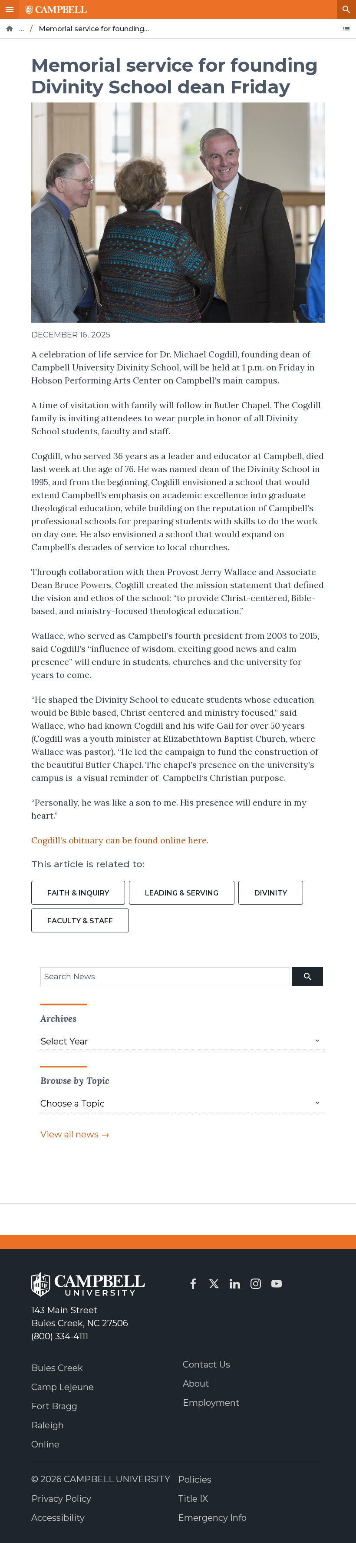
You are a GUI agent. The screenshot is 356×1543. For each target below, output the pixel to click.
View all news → (74, 1134)
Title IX (193, 1498)
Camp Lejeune (62, 1387)
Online (45, 1444)
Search (346, 9)
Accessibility (58, 1518)
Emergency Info (212, 1518)
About (196, 1383)
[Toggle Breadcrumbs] (346, 28)
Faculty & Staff (80, 921)
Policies (194, 1479)
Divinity (270, 893)
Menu (9, 9)
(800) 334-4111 (59, 1336)
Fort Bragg (54, 1406)
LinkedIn (234, 1283)
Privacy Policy (61, 1498)
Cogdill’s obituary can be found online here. (119, 840)
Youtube (276, 1283)
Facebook (193, 1283)
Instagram (255, 1283)
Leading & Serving (181, 893)
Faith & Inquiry (78, 893)
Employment (211, 1403)
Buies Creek (57, 1368)
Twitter (214, 1283)
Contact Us (206, 1364)
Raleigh (47, 1425)
